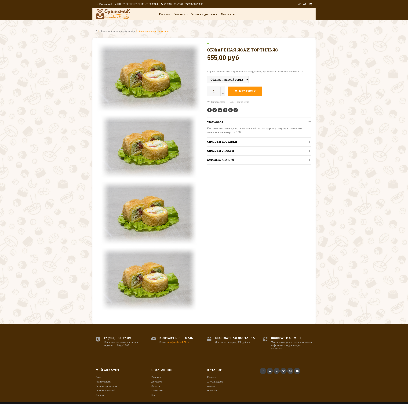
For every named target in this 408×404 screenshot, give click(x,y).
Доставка (156, 381)
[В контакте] (270, 371)
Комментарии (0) (220, 159)
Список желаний (105, 390)
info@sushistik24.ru (178, 342)
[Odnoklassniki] (276, 371)
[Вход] (294, 4)
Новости (212, 390)
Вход (98, 377)
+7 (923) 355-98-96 (193, 4)
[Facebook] (263, 371)
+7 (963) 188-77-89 (173, 4)
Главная (164, 14)
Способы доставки (222, 141)
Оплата (155, 386)
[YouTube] (297, 371)
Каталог (180, 14)
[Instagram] (290, 371)
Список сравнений (107, 386)
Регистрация (103, 381)
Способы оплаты (220, 150)
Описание (215, 121)
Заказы (100, 395)
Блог (154, 395)
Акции (211, 386)
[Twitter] (283, 371)
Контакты (157, 390)
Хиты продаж (215, 381)
